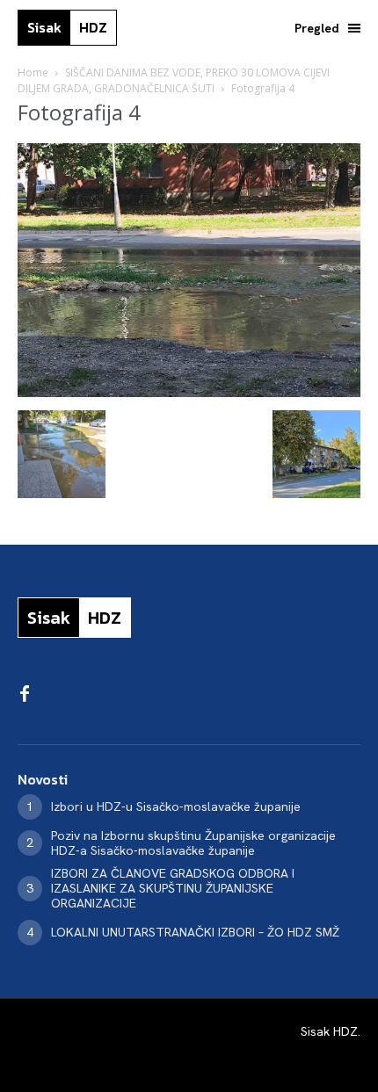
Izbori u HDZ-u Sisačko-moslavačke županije (176, 806)
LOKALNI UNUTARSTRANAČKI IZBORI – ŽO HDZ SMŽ (195, 932)
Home (33, 72)
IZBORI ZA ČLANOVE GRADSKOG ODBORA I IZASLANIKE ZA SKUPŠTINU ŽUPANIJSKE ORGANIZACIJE (172, 888)
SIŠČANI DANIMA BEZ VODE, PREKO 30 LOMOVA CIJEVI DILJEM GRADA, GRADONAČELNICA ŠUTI (174, 80)
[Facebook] (24, 694)
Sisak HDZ (329, 1031)
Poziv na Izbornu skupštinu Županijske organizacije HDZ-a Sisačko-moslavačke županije (193, 843)
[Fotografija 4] (189, 392)
